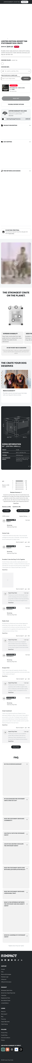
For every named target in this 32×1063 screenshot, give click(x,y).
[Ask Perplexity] (12, 1049)
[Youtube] (11, 960)
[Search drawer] (26, 6)
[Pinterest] (15, 960)
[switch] (4, 119)
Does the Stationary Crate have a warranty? (14, 819)
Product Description (10, 125)
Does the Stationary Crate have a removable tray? (14, 892)
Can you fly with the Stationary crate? (14, 834)
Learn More (11, 115)
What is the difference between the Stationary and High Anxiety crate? (14, 904)
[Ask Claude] (7, 1049)
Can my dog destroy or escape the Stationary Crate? (14, 844)
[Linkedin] (21, 960)
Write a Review (25, 511)
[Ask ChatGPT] (3, 1049)
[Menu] (2, 6)
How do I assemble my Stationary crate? (14, 936)
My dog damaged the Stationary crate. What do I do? (14, 799)
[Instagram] (2, 960)
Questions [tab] (16, 507)
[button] (16, 503)
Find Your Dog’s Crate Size (9, 75)
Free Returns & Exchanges (11, 171)
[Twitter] (8, 960)
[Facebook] (5, 960)
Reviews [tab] (6, 507)
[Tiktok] (18, 960)
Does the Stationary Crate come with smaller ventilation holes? (14, 868)
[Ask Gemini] (16, 1049)
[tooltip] (21, 492)
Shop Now (24, 2)
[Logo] (16, 6)
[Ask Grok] (21, 1049)
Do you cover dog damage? (13, 764)
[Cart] (29, 6)
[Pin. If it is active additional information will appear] (9, 308)
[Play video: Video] (16, 263)
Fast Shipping (7, 142)
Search (26, 78)
